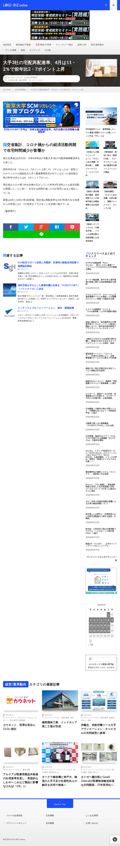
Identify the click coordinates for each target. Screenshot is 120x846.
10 (90, 625)
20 (101, 630)
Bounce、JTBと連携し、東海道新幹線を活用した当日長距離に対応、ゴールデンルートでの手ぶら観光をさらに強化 (101, 487)
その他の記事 (12, 80)
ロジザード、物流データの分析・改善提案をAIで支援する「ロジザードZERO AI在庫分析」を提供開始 (101, 396)
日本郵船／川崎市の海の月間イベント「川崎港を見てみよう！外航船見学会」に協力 (101, 410)
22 (108, 630)
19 (98, 630)
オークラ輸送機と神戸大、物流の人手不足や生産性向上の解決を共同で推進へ (59, 780)
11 (94, 625)
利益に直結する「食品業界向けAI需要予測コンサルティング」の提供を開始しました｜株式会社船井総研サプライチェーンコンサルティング (101, 325)
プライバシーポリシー (16, 823)
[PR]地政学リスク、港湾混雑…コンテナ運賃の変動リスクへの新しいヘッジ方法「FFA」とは (101, 132)
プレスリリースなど (36, 80)
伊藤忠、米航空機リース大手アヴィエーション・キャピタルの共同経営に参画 (98, 728)
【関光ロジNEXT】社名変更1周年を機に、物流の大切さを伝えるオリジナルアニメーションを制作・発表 (101, 341)
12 (98, 625)
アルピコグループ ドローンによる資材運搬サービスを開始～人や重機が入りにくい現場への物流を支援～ (101, 296)
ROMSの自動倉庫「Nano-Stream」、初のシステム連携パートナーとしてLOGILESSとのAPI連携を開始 (101, 266)
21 (105, 630)
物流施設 (21, 720)
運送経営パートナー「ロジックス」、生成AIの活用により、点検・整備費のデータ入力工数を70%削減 (101, 355)
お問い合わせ (92, 823)
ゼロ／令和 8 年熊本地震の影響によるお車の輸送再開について (101, 502)
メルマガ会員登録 (14, 815)
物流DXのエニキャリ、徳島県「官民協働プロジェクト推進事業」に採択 (101, 382)
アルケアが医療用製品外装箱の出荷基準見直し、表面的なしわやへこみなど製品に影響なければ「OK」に (20, 780)
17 (90, 630)
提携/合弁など (54, 772)
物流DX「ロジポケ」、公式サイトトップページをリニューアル (101, 544)
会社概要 (50, 823)
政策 (23, 50)
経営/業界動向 (97, 44)
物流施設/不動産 (23, 44)
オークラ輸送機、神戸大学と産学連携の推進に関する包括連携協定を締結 (101, 281)
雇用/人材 (81, 44)
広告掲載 (50, 815)
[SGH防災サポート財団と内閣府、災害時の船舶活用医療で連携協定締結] (9, 267)
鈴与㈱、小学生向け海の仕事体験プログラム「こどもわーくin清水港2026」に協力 (101, 531)
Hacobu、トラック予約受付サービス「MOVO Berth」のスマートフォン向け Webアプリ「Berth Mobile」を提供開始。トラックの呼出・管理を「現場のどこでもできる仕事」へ (101, 456)
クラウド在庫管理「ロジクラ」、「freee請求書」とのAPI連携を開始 (101, 310)
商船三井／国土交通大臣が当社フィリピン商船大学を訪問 (101, 369)
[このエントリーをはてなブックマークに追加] (57, 227)
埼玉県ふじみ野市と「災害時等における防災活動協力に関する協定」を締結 (101, 516)
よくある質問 (92, 815)
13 (101, 625)
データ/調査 (10, 50)
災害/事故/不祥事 (43, 44)
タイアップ (35, 50)
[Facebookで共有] (10, 227)
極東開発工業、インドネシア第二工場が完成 (59, 724)
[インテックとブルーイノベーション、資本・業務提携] (9, 312)
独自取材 (7, 44)
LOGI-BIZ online (17, 839)
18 (94, 630)
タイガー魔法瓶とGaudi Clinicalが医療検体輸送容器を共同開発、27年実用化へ (98, 780)
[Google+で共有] (41, 227)
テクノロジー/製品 (64, 44)
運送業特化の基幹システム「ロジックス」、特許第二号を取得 (101, 473)
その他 (47, 50)
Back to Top (60, 804)
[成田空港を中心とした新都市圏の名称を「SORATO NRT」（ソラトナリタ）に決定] (9, 290)
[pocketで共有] (72, 227)
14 (105, 625)
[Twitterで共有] (26, 227)
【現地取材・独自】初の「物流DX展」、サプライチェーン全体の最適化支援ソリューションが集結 (110, 162)
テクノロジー (11, 717)
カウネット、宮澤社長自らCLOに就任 (19, 726)
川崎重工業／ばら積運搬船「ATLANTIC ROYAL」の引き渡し (100, 424)
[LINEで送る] (41, 234)
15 (108, 625)
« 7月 (91, 644)
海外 (72, 717)
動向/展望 (23, 80)
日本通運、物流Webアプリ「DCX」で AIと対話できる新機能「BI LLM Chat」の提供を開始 (101, 438)
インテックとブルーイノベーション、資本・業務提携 (46, 307)
